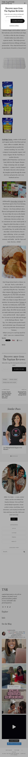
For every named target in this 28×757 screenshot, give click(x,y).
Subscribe (17, 21)
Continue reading (14, 25)
